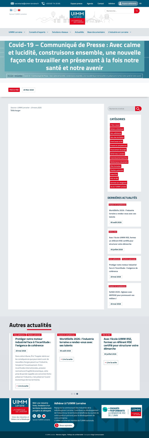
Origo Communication (97, 434)
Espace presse (76, 3)
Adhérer (111, 3)
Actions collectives (116, 129)
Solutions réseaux (60, 32)
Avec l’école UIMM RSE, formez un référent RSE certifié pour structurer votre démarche (122, 241)
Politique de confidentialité (75, 434)
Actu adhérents (115, 133)
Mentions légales (61, 434)
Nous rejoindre (65, 425)
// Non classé (114, 125)
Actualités (79, 32)
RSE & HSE (14, 89)
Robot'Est (113, 174)
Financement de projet (118, 149)
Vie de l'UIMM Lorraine (118, 186)
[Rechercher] (137, 10)
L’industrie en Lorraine (118, 32)
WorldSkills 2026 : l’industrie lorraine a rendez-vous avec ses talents (122, 213)
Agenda (90, 3)
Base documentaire (96, 32)
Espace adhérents (129, 3)
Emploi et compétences (118, 145)
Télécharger (15, 110)
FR (140, 3)
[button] (72, 394)
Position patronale (116, 170)
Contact (101, 3)
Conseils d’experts (37, 32)
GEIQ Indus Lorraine (117, 153)
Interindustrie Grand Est (118, 158)
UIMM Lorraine (15, 32)
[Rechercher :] (119, 10)
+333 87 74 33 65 (53, 3)
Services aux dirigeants (118, 182)
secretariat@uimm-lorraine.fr (27, 3)
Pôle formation (115, 166)
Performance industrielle (119, 162)
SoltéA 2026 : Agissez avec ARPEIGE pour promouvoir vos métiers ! (121, 295)
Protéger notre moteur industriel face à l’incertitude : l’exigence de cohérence (123, 268)
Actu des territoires (117, 137)
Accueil (10, 75)
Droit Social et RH (116, 141)
